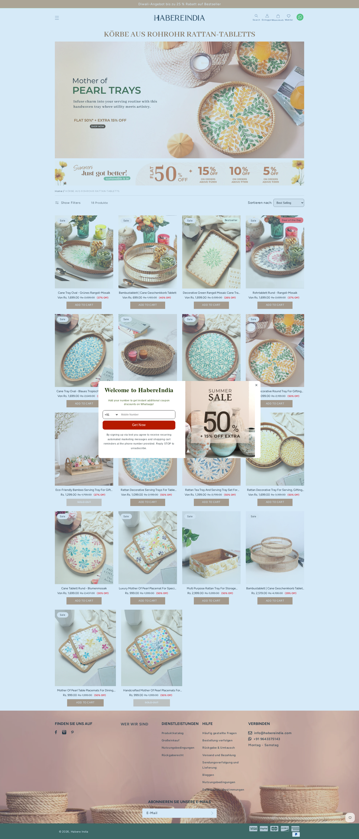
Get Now (139, 425)
